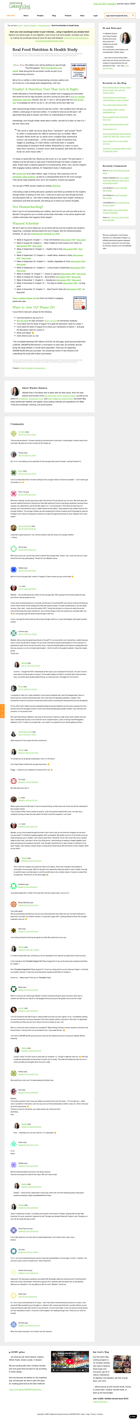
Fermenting (23, 398)
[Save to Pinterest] (2, 711)
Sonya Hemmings (24, 526)
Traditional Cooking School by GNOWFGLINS (19, 6)
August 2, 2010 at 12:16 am (28, 753)
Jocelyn (21, 1008)
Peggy (20, 686)
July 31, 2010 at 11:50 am (27, 634)
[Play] (54, 1370)
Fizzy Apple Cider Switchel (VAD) (115, 105)
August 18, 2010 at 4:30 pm (28, 1166)
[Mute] (83, 1370)
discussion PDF (78, 261)
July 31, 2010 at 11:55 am (27, 689)
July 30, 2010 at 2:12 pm (27, 494)
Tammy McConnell (25, 732)
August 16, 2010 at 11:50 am (28, 949)
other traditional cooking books (60, 398)
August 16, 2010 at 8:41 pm (28, 1074)
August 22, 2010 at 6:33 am (28, 1231)
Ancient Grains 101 (110, 129)
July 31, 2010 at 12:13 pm (30, 665)
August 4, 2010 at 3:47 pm (27, 800)
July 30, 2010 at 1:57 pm (27, 473)
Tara (20, 586)
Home (20, 25)
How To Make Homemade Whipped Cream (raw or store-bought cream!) (116, 180)
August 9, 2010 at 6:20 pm (27, 887)
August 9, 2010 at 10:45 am (31, 861)
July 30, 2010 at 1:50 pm (27, 455)
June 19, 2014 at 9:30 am (27, 1296)
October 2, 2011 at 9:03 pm (28, 1273)
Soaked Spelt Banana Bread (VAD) (115, 124)
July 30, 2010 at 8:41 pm (27, 549)
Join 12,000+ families (104, 3)
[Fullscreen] (86, 1370)
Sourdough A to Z (36, 398)
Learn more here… (101, 1401)
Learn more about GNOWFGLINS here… (26, 1389)
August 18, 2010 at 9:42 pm (28, 1207)
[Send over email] (2, 715)
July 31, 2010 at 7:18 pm (27, 734)
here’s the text (51, 320)
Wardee (24, 663)
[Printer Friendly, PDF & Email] (19, 65)
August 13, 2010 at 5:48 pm (28, 931)
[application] (70, 1361)
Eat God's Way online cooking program (60, 395)
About (83, 1414)
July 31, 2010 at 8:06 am (27, 589)
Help (87, 1414)
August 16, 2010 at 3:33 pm (28, 1011)
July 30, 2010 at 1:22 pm (27, 434)
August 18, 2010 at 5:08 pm (31, 1187)
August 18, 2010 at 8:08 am (28, 1092)
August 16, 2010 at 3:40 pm (31, 1050)
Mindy (20, 471)
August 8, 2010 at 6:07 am (27, 826)
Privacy (93, 1414)
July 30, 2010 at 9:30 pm (27, 570)
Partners (100, 1414)
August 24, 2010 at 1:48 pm (28, 1252)
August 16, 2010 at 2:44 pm (28, 990)
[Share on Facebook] (2, 706)
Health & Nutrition (30, 25)
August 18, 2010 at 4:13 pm (28, 1145)
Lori (19, 797)
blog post (26, 258)
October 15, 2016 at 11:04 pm (29, 1325)
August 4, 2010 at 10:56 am (28, 782)
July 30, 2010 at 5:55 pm (27, 529)
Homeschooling (44, 25)
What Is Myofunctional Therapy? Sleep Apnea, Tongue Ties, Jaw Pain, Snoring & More (117, 90)
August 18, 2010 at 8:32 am (31, 1126)
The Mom (21, 432)
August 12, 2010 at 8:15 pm (28, 905)
